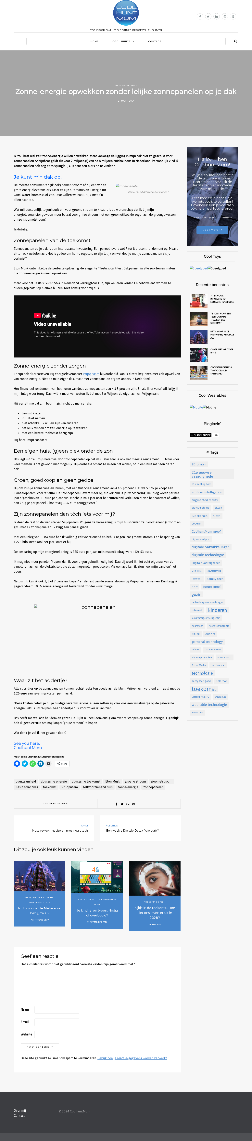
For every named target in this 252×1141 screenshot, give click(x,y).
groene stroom (135, 781)
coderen (197, 523)
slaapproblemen (213, 649)
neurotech (197, 625)
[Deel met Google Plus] (128, 804)
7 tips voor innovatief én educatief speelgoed (222, 298)
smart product (225, 657)
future (194, 586)
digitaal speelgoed (201, 539)
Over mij (20, 1110)
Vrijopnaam (91, 374)
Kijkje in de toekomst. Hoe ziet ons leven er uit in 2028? (154, 913)
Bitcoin (218, 507)
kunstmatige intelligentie (206, 617)
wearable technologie (209, 705)
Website (26, 1034)
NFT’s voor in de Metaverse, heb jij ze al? (39, 910)
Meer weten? (212, 230)
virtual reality (200, 696)
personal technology (207, 642)
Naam (25, 1009)
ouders (210, 634)
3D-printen (199, 464)
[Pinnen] (133, 804)
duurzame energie (54, 781)
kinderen (217, 610)
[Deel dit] (116, 804)
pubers (195, 649)
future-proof (212, 586)
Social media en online (39, 897)
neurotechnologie (219, 625)
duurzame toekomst (86, 781)
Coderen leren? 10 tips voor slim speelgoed (221, 370)
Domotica (197, 571)
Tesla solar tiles (27, 787)
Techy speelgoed (201, 681)
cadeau (216, 515)
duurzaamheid (26, 781)
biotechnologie (200, 507)
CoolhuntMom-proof (206, 531)
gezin (196, 594)
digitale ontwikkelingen (211, 547)
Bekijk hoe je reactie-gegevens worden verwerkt (132, 1058)
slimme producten (202, 657)
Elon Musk (112, 781)
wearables (220, 696)
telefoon (221, 681)
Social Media (199, 665)
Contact (154, 41)
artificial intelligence (207, 492)
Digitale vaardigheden (206, 562)
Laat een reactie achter (56, 803)
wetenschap (197, 712)
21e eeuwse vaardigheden (203, 474)
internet (197, 610)
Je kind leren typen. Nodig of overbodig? (97, 913)
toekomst (50, 787)
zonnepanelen (153, 787)
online (196, 633)
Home (95, 41)
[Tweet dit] (122, 804)
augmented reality (205, 500)
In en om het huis (126, 85)
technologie (202, 673)
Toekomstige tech (39, 902)
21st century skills (89, 900)
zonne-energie (128, 787)
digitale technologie (208, 555)
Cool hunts (121, 41)
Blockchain (200, 515)
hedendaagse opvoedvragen (207, 602)
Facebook (197, 578)
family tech (215, 578)
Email (25, 1022)
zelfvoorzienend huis (98, 787)
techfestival (218, 665)
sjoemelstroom (161, 781)
